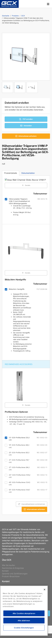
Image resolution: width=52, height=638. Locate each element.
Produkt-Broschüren (11, 576)
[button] (48, 4)
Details (27, 185)
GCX (23, 16)
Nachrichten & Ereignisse (13, 568)
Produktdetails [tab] (10, 173)
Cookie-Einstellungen (24, 627)
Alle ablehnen (24, 620)
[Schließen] (44, 589)
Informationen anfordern (28, 136)
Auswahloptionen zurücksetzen (33, 504)
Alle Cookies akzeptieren (24, 613)
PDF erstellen (28, 119)
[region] (24, 611)
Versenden (28, 125)
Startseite (5, 16)
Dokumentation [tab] (28, 173)
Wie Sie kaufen (8, 565)
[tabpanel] (26, 87)
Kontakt (5, 571)
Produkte (15, 16)
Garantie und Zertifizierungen (14, 573)
